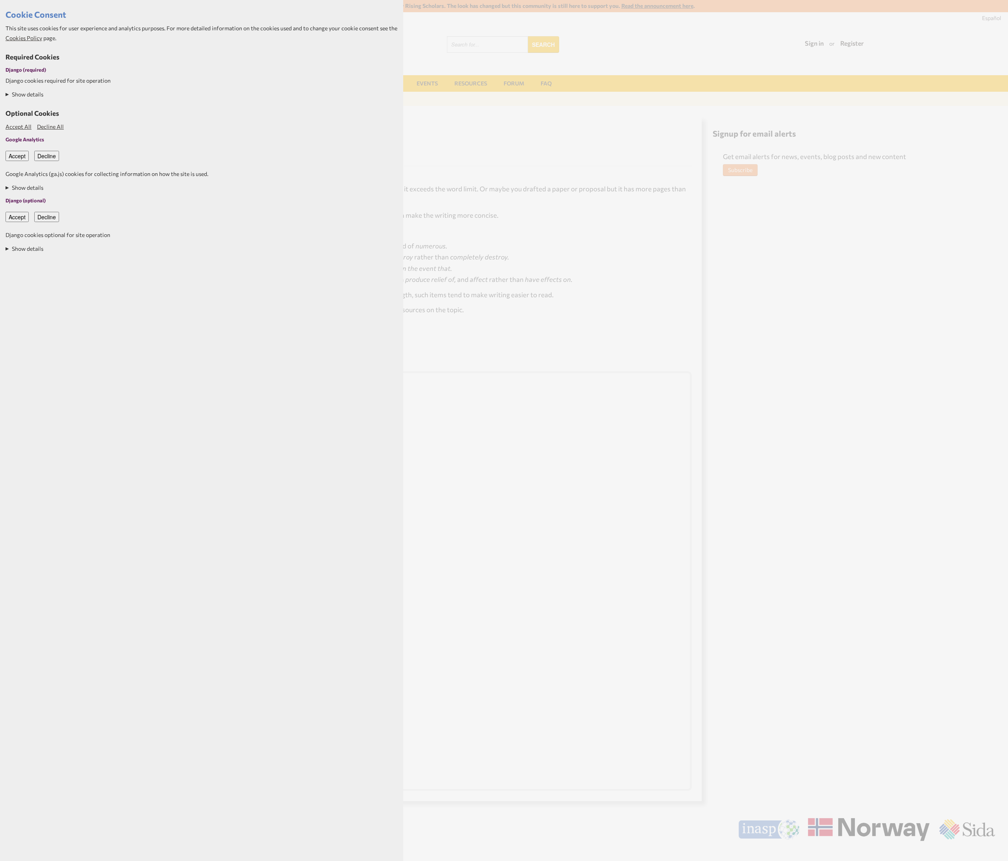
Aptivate (988, 852)
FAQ (546, 83)
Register (852, 43)
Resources (470, 83)
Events (427, 83)
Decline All (50, 126)
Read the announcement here (657, 5)
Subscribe (740, 170)
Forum (514, 83)
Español (991, 18)
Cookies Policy (24, 38)
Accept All (19, 126)
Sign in (814, 43)
